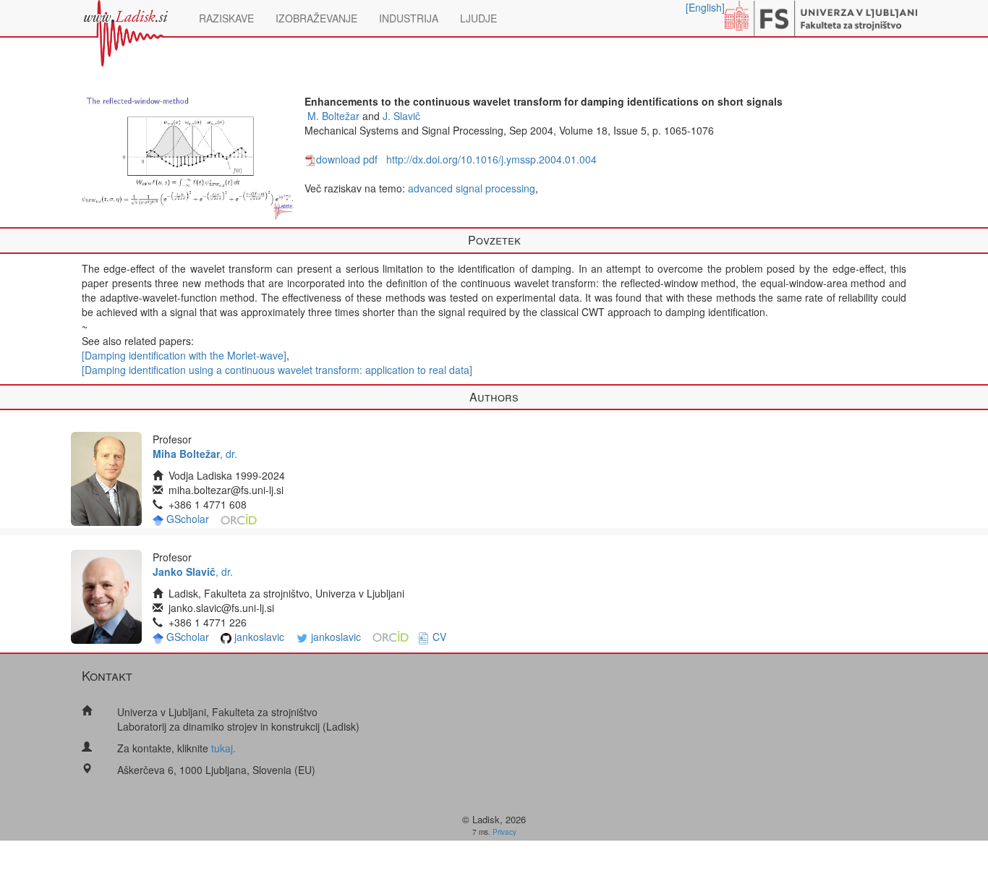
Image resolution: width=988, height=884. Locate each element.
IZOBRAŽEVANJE (316, 18)
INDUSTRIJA (408, 18)
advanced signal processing (471, 188)
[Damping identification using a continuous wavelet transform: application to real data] (277, 369)
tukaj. (223, 748)
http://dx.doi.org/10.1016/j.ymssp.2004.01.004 (491, 159)
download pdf (347, 159)
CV (439, 636)
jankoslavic (259, 636)
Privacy (504, 832)
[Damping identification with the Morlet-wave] (184, 355)
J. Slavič (401, 116)
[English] (705, 7)
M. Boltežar (333, 116)
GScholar (187, 518)
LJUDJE (478, 18)
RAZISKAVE (226, 18)
